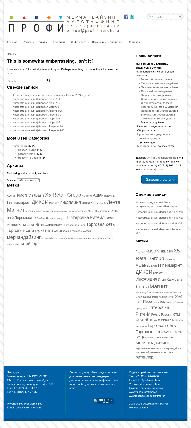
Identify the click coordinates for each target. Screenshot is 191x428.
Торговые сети (20, 230)
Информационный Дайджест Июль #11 (36, 98)
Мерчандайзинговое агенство (57, 211)
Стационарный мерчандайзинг (160, 83)
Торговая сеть (100, 224)
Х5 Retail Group (51, 230)
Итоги (86, 202)
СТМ (22, 225)
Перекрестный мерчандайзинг (159, 110)
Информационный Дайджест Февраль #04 (38, 126)
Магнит (16, 210)
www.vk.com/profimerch (143, 391)
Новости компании (29, 157)
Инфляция (70, 202)
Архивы (11, 180)
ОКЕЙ (10, 218)
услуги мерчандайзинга (161, 157)
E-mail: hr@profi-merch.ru (144, 380)
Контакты (134, 41)
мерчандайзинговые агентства (56, 238)
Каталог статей (27, 153)
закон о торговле (72, 231)
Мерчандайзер (34, 211)
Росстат (12, 225)
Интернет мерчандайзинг (156, 102)
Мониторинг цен (147, 145)
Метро (91, 211)
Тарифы (42, 41)
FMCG (22, 195)
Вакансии (98, 41)
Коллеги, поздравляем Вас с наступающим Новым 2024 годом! (51, 95)
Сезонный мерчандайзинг (157, 91)
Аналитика (116, 41)
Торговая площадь (73, 224)
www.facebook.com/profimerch (147, 395)
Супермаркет (53, 224)
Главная (12, 41)
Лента (113, 202)
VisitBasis (36, 195)
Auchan (11, 195)
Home (10, 53)
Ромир (109, 217)
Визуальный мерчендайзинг (158, 114)
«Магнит (87, 195)
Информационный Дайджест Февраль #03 (38, 130)
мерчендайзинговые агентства (154, 352)
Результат (59, 41)
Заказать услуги (160, 179)
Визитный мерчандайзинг (156, 79)
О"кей (114, 210)
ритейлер (28, 243)
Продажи (50, 218)
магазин (87, 230)
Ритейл (97, 217)
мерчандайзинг (24, 237)
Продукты (60, 218)
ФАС (37, 231)
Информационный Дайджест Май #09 (35, 106)
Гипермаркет (19, 202)
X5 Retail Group (63, 195)
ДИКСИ (40, 202)
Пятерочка (78, 217)
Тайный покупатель (149, 138)
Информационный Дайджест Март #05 (36, 122)
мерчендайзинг (79, 238)
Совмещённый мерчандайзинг (160, 98)
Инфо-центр (78, 41)
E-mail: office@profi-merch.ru (24, 407)
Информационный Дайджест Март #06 (36, 118)
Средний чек (35, 224)
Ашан (98, 195)
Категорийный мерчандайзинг (159, 106)
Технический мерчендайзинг (158, 118)
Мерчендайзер (79, 211)
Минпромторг (102, 211)
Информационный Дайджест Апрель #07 (37, 114)
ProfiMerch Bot (33, 403)
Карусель (98, 203)
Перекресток (25, 218)
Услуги (27, 41)
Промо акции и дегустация (153, 134)
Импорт (54, 202)
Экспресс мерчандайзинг (156, 95)
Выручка (109, 195)
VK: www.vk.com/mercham (144, 384)
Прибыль (41, 218)
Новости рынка (27, 149)
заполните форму (151, 169)
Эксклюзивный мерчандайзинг (159, 87)
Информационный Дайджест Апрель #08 (37, 110)
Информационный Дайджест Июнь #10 (36, 102)
